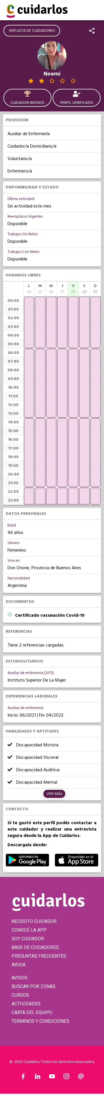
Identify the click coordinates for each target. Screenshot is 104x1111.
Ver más (54, 794)
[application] (29, 322)
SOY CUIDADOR (28, 938)
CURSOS (20, 995)
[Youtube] (52, 1077)
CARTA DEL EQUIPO (32, 1012)
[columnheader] (29, 289)
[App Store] (76, 865)
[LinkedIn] (37, 1077)
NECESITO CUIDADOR (34, 921)
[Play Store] (27, 865)
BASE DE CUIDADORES (35, 947)
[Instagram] (66, 1077)
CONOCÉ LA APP (29, 930)
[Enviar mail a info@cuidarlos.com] (81, 1077)
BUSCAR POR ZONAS (33, 986)
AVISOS (19, 977)
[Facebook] (23, 1077)
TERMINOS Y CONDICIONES (40, 1021)
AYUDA (18, 964)
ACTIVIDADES (26, 1004)
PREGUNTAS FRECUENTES (39, 956)
